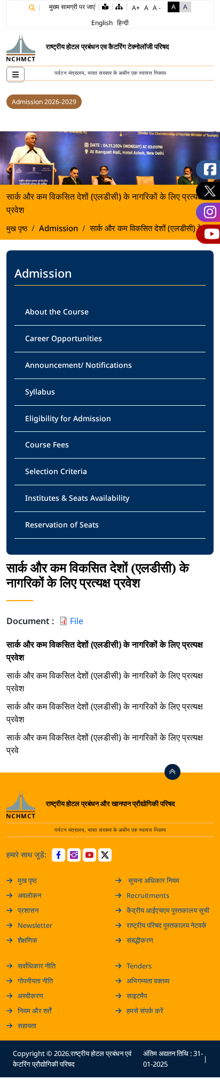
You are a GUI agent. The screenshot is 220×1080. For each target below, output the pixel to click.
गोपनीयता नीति (35, 981)
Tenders (139, 966)
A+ (136, 7)
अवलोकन (29, 895)
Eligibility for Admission (68, 418)
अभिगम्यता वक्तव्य (148, 981)
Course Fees (47, 444)
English (102, 22)
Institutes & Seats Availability (77, 498)
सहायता (27, 1025)
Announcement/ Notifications (78, 365)
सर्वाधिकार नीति (37, 966)
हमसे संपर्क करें (145, 1010)
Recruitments (148, 895)
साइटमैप (137, 995)
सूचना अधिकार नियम (153, 880)
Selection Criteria (56, 471)
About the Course (57, 311)
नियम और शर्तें (34, 1010)
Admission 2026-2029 (44, 101)
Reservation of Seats (62, 524)
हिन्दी (123, 22)
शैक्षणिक (27, 940)
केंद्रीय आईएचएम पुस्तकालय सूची (168, 910)
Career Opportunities (63, 338)
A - (157, 7)
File (76, 621)
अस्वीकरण (30, 995)
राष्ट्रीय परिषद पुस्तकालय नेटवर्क (167, 925)
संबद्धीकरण (140, 940)
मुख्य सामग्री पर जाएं (72, 6)
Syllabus (40, 392)
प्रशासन (28, 910)
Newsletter (35, 925)
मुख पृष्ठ (16, 228)
